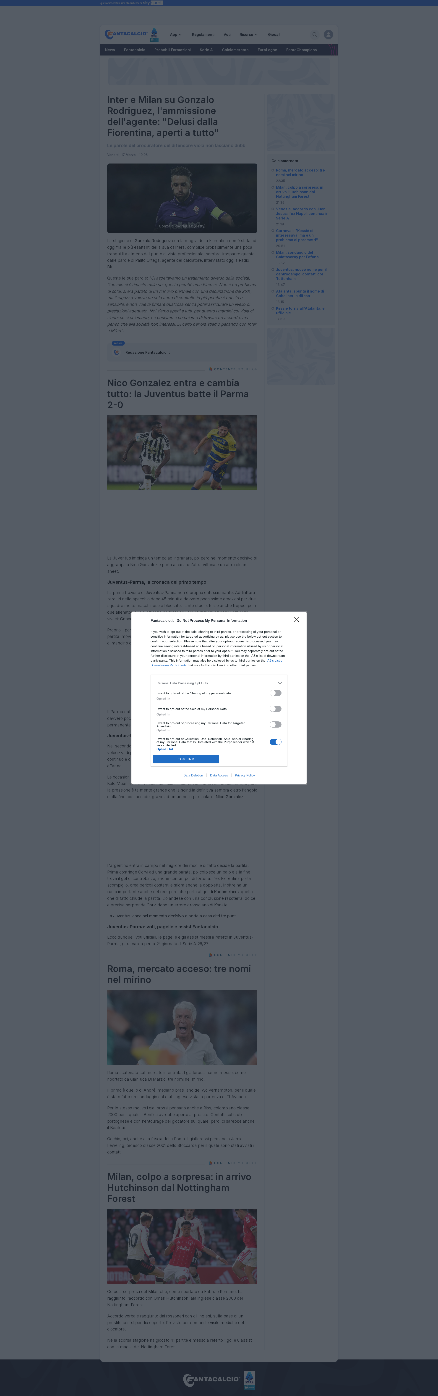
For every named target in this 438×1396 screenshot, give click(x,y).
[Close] (298, 621)
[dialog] (219, 698)
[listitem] (219, 683)
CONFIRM (186, 759)
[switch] (276, 693)
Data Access (219, 775)
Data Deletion (193, 775)
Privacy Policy (245, 775)
